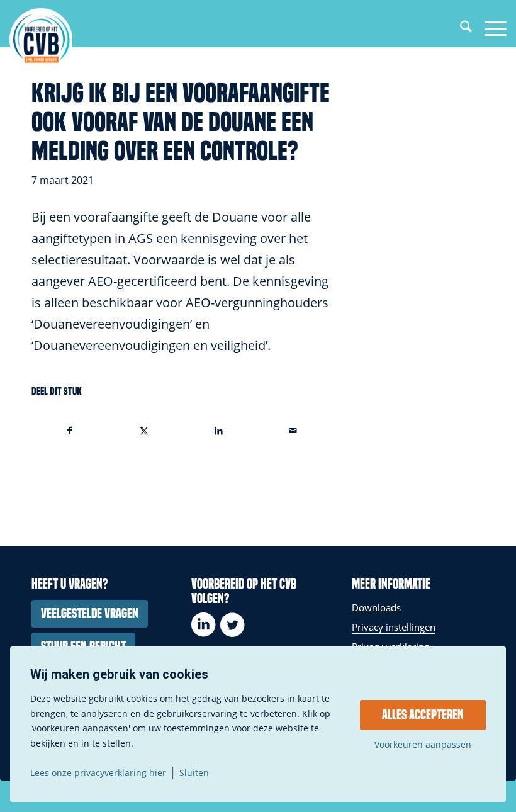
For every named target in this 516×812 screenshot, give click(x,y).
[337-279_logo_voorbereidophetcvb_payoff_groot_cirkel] (40, 39)
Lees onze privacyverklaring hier (98, 773)
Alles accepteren (423, 715)
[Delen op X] (144, 430)
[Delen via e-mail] (293, 430)
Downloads (376, 607)
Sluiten (194, 773)
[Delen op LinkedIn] (218, 430)
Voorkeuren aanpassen (422, 744)
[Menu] (489, 28)
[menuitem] (459, 28)
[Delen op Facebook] (69, 430)
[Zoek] (459, 28)
